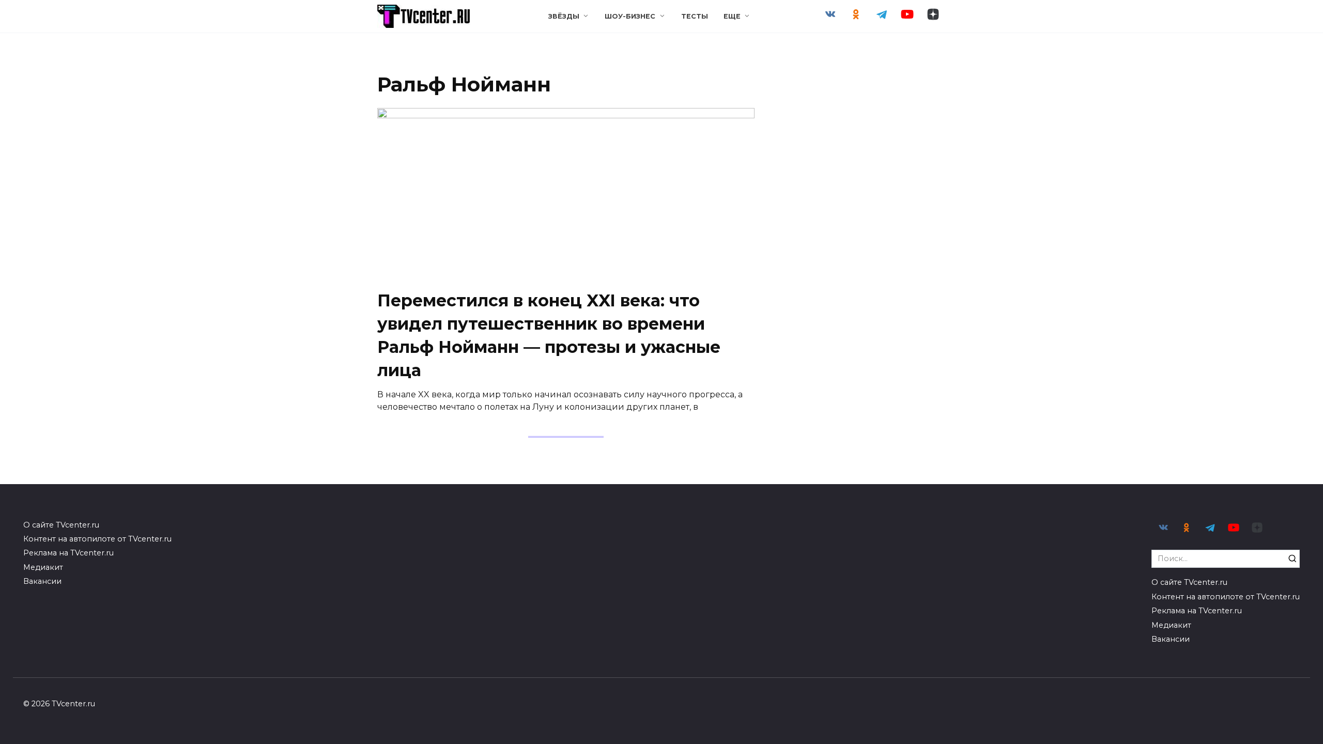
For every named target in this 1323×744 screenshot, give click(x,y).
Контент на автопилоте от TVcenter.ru (97, 539)
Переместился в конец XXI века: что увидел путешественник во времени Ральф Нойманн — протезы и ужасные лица (548, 335)
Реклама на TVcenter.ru (68, 552)
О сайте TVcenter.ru (61, 525)
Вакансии (42, 581)
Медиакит (43, 567)
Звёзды (563, 16)
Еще (732, 16)
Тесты (694, 16)
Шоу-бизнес (630, 16)
